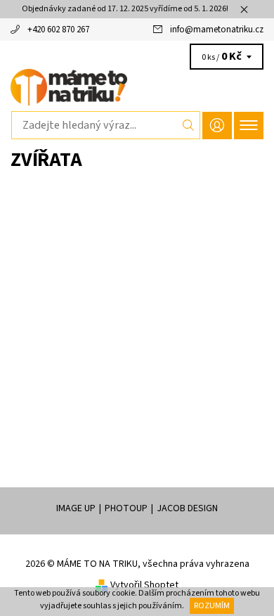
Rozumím (212, 606)
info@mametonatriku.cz (216, 29)
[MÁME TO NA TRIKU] (137, 87)
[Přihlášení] (217, 125)
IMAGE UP (76, 508)
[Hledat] (188, 125)
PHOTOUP (126, 508)
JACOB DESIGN (187, 508)
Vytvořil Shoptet (144, 585)
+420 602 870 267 (58, 29)
